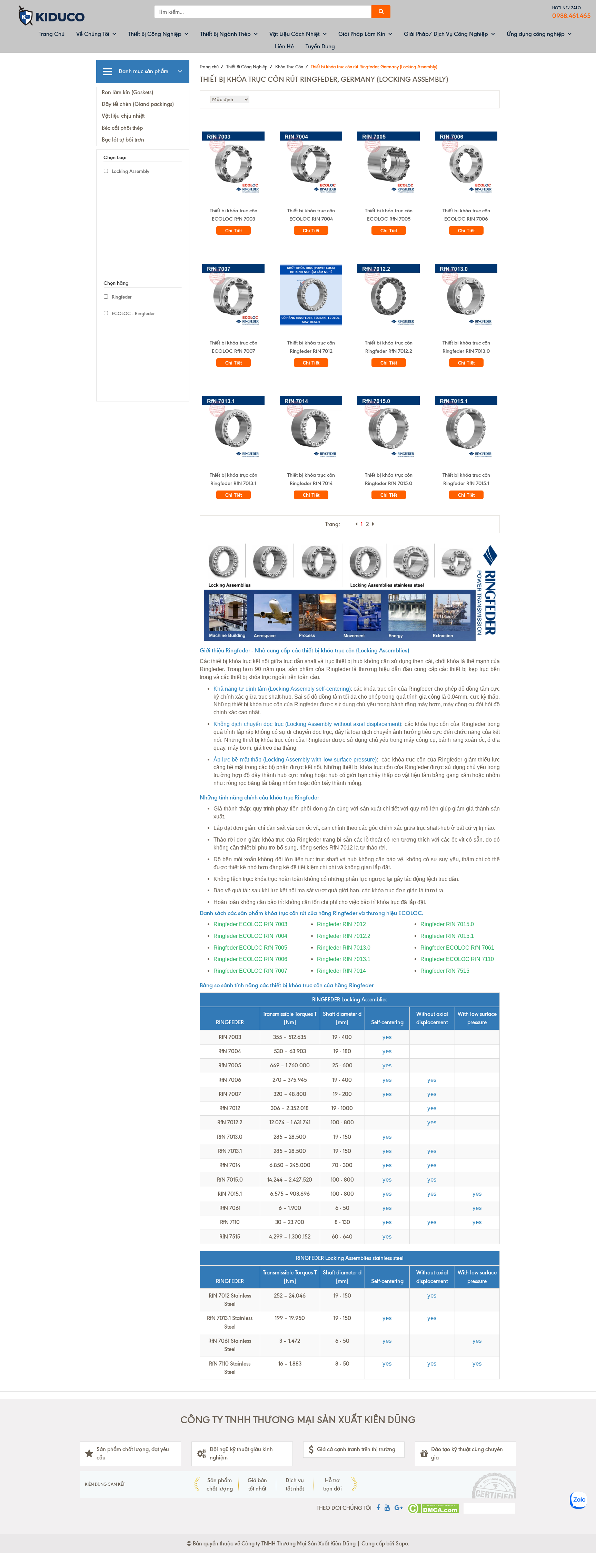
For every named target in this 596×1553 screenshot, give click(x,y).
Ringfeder (121, 297)
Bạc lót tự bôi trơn (123, 139)
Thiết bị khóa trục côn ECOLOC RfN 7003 (233, 214)
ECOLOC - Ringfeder (132, 314)
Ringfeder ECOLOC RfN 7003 (250, 924)
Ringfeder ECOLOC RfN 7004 (250, 936)
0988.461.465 (571, 16)
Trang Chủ (51, 33)
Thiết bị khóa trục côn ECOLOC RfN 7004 (311, 214)
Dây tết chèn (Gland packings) (138, 104)
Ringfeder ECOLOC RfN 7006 (250, 959)
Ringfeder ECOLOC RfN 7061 (457, 948)
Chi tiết (233, 230)
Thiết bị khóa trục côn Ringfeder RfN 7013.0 (466, 347)
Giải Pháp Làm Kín (361, 33)
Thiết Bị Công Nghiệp (154, 33)
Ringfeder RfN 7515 (444, 971)
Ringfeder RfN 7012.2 (343, 936)
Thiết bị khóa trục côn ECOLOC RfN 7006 (466, 214)
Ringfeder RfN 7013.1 (343, 959)
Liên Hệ (284, 46)
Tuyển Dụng (320, 46)
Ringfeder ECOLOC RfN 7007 (250, 971)
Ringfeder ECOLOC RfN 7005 (250, 948)
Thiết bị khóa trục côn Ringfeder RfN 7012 (311, 347)
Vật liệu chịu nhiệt (123, 116)
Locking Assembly (129, 171)
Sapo (402, 1543)
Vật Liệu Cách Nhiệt (294, 33)
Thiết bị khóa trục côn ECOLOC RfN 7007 (233, 347)
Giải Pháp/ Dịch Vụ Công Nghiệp (446, 33)
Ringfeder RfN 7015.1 (447, 936)
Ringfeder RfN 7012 (341, 924)
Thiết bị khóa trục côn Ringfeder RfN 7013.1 (233, 479)
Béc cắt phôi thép (122, 128)
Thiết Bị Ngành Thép (225, 33)
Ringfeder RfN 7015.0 (447, 924)
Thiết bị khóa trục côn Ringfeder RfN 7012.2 (389, 347)
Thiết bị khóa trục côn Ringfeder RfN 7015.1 (466, 479)
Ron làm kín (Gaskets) (127, 92)
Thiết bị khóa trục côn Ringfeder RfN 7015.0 (389, 479)
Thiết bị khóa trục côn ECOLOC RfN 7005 (389, 214)
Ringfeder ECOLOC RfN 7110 (457, 959)
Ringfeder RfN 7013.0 (343, 948)
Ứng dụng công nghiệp (536, 33)
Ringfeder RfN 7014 (341, 971)
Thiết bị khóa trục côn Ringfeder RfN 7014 (311, 479)
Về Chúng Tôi (92, 33)
